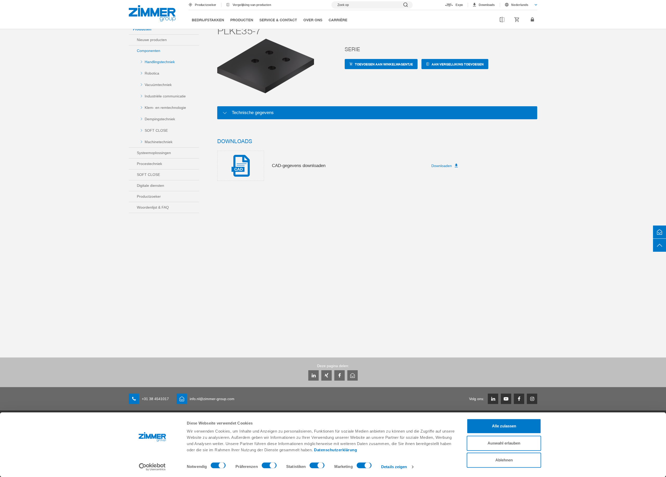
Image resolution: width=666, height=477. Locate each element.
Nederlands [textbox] (519, 5)
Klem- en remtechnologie (165, 107)
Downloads (487, 5)
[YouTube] (506, 399)
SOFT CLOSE (156, 130)
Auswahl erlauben (504, 443)
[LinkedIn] (313, 375)
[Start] (152, 13)
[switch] (269, 466)
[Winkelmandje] (517, 19)
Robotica (152, 73)
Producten (241, 19)
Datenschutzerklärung (335, 450)
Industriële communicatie (165, 96)
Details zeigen (394, 467)
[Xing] (326, 375)
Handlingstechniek (160, 62)
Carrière (338, 19)
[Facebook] (339, 375)
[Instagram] (532, 399)
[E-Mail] (352, 375)
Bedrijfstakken (208, 19)
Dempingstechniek (160, 119)
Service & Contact (278, 19)
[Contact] (659, 232)
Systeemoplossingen (154, 153)
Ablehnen (504, 460)
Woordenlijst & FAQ (153, 207)
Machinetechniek (158, 142)
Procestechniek (149, 164)
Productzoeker (205, 5)
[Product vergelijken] (502, 19)
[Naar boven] (659, 245)
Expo (459, 5)
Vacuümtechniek (158, 85)
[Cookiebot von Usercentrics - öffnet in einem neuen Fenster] (152, 467)
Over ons (312, 19)
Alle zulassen (504, 426)
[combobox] (518, 5)
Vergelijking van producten (252, 5)
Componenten (148, 51)
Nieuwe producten (152, 40)
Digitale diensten (150, 185)
